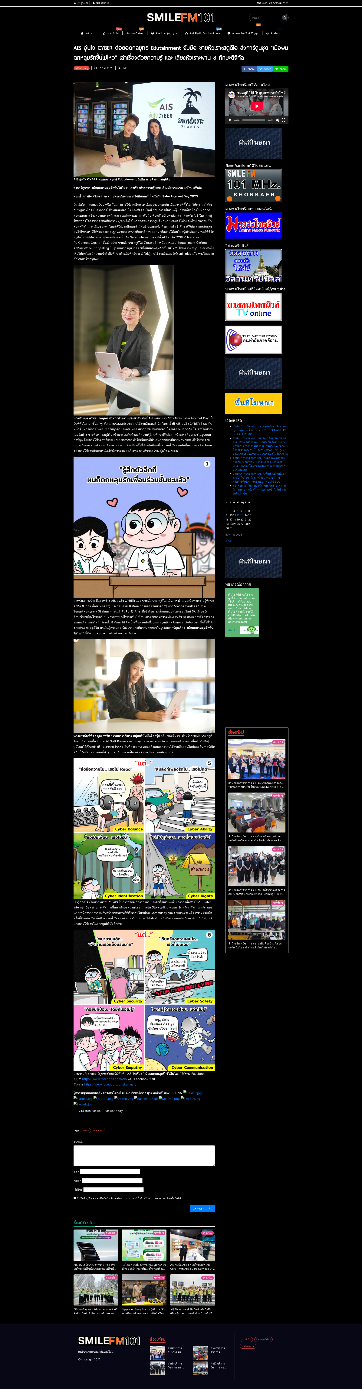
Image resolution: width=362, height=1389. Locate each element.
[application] (256, 106)
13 (241, 515)
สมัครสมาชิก (102, 3)
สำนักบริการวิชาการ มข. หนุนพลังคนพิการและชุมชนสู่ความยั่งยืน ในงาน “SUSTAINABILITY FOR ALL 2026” (260, 430)
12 (238, 515)
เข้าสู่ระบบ (82, 3)
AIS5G (86, 1130)
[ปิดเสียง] (277, 120)
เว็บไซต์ (78, 1189)
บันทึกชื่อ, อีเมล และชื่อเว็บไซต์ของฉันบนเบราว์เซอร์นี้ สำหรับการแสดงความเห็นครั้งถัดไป (129, 1198)
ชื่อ (76, 1171)
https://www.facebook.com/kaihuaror (111, 1084)
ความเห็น (79, 1142)
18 (234, 519)
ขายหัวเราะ (99, 1130)
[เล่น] (230, 120)
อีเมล (77, 1180)
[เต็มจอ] (283, 120)
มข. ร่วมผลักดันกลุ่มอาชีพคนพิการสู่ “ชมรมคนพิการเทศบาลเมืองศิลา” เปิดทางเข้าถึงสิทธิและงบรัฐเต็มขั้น (259, 489)
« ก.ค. (228, 540)
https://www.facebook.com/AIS (104, 1079)
